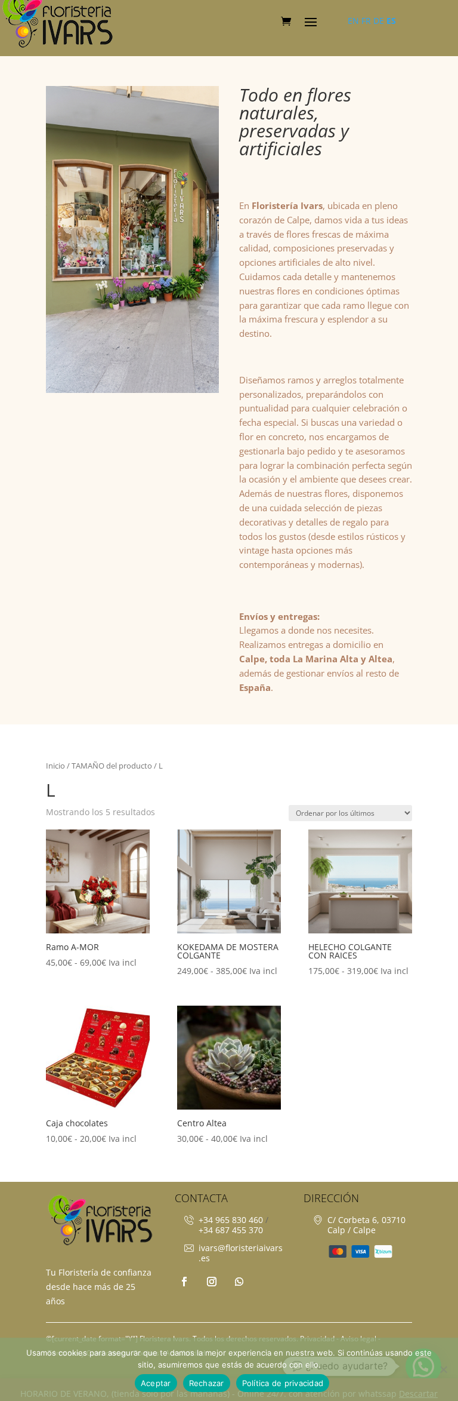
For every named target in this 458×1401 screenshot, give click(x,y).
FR (366, 20)
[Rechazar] (443, 1369)
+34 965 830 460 (231, 1219)
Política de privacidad (283, 1383)
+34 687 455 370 (231, 1230)
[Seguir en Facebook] (184, 1281)
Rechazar (206, 1383)
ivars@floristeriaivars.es (241, 1253)
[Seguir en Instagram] (211, 1281)
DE (378, 20)
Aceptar (156, 1383)
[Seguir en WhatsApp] (239, 1281)
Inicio (55, 765)
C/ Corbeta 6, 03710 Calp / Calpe (366, 1225)
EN (353, 20)
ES (391, 20)
